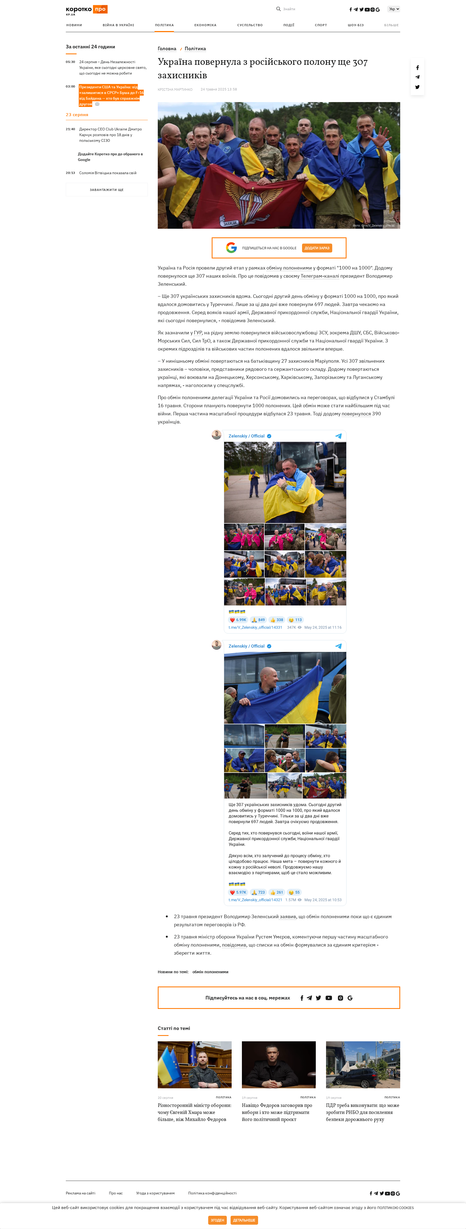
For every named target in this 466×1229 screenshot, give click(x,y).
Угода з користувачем (155, 1193)
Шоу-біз (356, 25)
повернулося (356, 413)
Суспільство (250, 25)
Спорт (321, 25)
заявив (287, 916)
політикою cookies (395, 1208)
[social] (350, 9)
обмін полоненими (210, 971)
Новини (74, 25)
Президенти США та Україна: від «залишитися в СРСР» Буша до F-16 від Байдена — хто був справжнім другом (111, 95)
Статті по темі (174, 1028)
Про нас (116, 1193)
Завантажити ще (107, 190)
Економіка (205, 25)
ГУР (198, 332)
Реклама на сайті (80, 1193)
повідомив (234, 945)
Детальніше (244, 1220)
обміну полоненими (289, 268)
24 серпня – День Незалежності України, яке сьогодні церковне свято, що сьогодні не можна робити (113, 67)
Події (288, 25)
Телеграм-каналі (319, 276)
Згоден (217, 1220)
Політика (164, 25)
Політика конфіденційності (212, 1193)
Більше (391, 25)
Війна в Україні (118, 25)
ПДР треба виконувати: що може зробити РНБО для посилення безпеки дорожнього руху (362, 1112)
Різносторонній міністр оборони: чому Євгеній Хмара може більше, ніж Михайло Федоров (194, 1112)
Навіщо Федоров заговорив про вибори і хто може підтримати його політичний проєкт (277, 1112)
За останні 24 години (90, 46)
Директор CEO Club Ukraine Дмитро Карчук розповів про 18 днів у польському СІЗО (110, 135)
